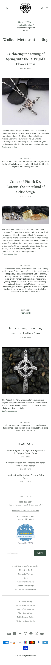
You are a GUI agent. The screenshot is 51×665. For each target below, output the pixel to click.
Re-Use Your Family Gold (25, 589)
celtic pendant (27, 274)
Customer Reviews (25, 581)
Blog (26, 578)
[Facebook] (14, 633)
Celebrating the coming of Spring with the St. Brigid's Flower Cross (25, 58)
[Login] (41, 8)
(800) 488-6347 (25, 502)
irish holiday (14, 164)
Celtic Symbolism (11, 276)
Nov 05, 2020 (25, 196)
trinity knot (30, 430)
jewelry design (10, 281)
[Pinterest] (31, 633)
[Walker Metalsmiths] (25, 8)
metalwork (7, 286)
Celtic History (31, 271)
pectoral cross (17, 286)
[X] (36, 633)
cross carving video (27, 425)
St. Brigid (42, 164)
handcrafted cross (23, 279)
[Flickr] (20, 633)
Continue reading (9, 147)
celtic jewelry (43, 271)
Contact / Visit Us (25, 574)
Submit (40, 553)
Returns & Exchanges (25, 605)
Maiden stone (32, 281)
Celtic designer (20, 271)
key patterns (22, 281)
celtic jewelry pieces (12, 274)
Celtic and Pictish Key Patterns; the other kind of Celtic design (25, 186)
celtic (18, 269)
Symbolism (42, 289)
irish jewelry (24, 164)
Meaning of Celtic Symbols (16, 284)
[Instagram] (25, 633)
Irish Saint (34, 164)
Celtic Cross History (21, 161)
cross (34, 276)
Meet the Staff (25, 570)
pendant (27, 286)
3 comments (26, 313)
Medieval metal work (36, 284)
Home (21, 22)
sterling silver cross (31, 167)
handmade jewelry (38, 279)
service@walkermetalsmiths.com (25, 510)
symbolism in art (17, 292)
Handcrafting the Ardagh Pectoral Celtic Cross (25, 476)
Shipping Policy (25, 601)
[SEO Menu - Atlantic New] (3, 8)
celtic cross (9, 425)
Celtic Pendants (40, 274)
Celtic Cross (7, 161)
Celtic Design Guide (25, 617)
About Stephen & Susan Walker (25, 566)
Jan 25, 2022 (25, 69)
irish (42, 161)
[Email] (9, 633)
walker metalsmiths (32, 292)
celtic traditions (25, 276)
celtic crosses (35, 161)
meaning (42, 281)
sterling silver (16, 289)
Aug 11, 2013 (25, 338)
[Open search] (7, 8)
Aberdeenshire (9, 269)
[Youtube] (42, 633)
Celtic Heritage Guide (25, 621)
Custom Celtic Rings (25, 585)
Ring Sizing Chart (25, 613)
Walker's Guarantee (25, 609)
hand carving (41, 425)
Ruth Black (36, 286)
